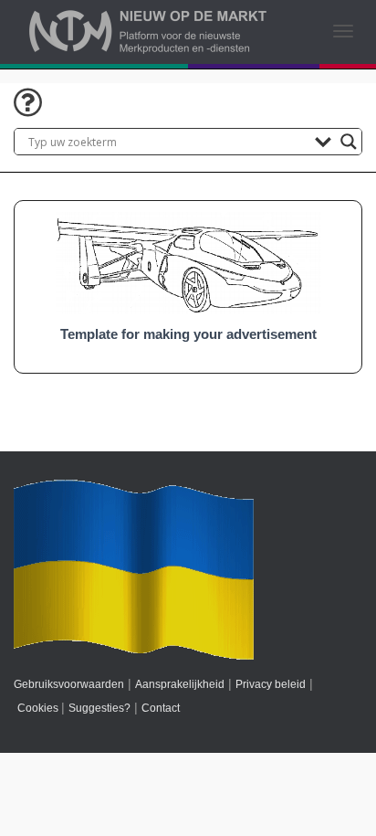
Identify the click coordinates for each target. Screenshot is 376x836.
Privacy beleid (270, 684)
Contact (160, 708)
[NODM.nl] (148, 32)
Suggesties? (99, 708)
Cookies (37, 708)
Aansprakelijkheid (180, 684)
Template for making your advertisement (188, 334)
